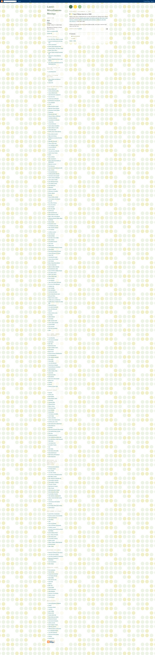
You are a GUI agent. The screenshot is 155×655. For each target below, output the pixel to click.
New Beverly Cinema (52, 486)
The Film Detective (52, 363)
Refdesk (50, 636)
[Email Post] (106, 29)
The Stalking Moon (52, 272)
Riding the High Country (53, 106)
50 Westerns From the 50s (54, 100)
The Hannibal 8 (51, 102)
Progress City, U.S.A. (53, 421)
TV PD (49, 104)
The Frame (50, 243)
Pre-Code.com (51, 166)
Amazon (50, 384)
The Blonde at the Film (53, 225)
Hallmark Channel (52, 626)
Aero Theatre (51, 470)
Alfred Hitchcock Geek (53, 214)
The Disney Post (52, 442)
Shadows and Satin (52, 114)
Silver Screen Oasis (52, 320)
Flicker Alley (51, 361)
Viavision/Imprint (51, 368)
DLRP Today (51, 415)
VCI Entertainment (52, 355)
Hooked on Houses (52, 618)
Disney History (51, 406)
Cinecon (50, 503)
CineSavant (50, 341)
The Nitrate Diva (51, 185)
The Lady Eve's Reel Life (53, 150)
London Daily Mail (52, 614)
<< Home (73, 38)
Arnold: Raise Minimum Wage (54, 46)
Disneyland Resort (52, 452)
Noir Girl (50, 200)
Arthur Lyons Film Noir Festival (55, 497)
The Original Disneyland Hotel (54, 437)
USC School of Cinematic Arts (54, 478)
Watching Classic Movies (53, 108)
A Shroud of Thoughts (53, 191)
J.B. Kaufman (51, 229)
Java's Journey (51, 149)
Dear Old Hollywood (52, 308)
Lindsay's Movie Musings (53, 266)
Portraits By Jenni (52, 223)
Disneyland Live (51, 425)
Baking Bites (51, 577)
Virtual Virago (51, 221)
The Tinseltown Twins (53, 145)
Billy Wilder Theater (52, 476)
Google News (51, 638)
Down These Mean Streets (54, 262)
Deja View (50, 433)
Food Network (51, 597)
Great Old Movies (52, 123)
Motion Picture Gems (52, 297)
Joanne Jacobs (51, 622)
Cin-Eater (50, 314)
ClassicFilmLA (51, 507)
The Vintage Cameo (52, 183)
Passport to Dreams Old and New (55, 429)
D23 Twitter (50, 448)
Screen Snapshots (52, 264)
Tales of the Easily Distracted (54, 282)
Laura (48, 21)
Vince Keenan (51, 206)
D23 (49, 446)
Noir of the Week (52, 204)
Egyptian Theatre (52, 468)
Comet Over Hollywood (53, 98)
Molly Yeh (50, 585)
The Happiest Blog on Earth (54, 431)
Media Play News (52, 345)
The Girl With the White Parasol (55, 270)
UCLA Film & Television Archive (55, 474)
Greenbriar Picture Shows (54, 110)
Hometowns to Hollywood (53, 119)
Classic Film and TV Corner (54, 253)
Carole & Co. (51, 210)
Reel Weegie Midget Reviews (54, 251)
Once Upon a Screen (53, 133)
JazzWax (50, 609)
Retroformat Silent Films (53, 491)
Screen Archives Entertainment (55, 353)
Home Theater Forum (53, 347)
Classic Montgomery (52, 92)
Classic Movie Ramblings (53, 125)
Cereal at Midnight (52, 147)
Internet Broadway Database (54, 603)
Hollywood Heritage (52, 517)
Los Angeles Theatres (53, 493)
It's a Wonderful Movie (53, 630)
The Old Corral (51, 233)
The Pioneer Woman (52, 575)
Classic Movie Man (52, 143)
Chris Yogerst (51, 239)
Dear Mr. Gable (51, 208)
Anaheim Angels (51, 544)
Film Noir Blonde (51, 290)
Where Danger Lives (52, 312)
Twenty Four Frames (52, 152)
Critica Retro (51, 249)
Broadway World (52, 607)
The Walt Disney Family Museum (55, 439)
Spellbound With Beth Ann (53, 173)
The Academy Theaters (53, 482)
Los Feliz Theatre (52, 472)
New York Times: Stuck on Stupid (55, 39)
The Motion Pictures (52, 241)
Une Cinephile (51, 288)
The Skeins (50, 318)
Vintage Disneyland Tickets (54, 419)
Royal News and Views (53, 616)
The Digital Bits (51, 337)
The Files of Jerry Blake (53, 237)
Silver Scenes (51, 169)
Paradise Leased (52, 527)
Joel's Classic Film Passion (54, 198)
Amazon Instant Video (53, 386)
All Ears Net (50, 394)
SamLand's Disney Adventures (55, 423)
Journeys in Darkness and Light (55, 167)
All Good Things (51, 295)
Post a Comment (76, 36)
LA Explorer (50, 519)
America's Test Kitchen (53, 593)
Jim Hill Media (51, 410)
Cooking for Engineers (53, 573)
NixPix (49, 154)
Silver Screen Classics (53, 227)
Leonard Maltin (51, 324)
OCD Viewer (51, 260)
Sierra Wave (51, 563)
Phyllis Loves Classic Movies (54, 131)
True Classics (51, 280)
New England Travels (53, 624)
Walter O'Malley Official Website (55, 542)
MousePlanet (51, 396)
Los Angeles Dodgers (53, 538)
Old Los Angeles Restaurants (54, 525)
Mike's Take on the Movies (54, 216)
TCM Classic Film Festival (54, 501)
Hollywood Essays (52, 305)
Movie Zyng (50, 380)
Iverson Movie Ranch (53, 532)
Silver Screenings (52, 158)
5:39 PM (80, 28)
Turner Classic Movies (53, 322)
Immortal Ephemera (52, 171)
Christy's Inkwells (52, 189)
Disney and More (52, 417)
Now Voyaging (51, 278)
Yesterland (50, 400)
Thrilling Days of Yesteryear (54, 299)
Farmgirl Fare (51, 571)
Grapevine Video (52, 374)
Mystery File (51, 613)
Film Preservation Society (53, 378)
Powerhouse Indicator (53, 365)
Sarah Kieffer (51, 587)
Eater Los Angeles (52, 523)
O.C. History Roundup (53, 534)
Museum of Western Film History (55, 552)
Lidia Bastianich (51, 591)
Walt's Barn (50, 441)
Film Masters (51, 376)
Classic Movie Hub (52, 88)
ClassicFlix (50, 82)
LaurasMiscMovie (52, 71)
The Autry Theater (52, 484)
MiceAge (50, 392)
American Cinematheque (53, 466)
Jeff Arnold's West (52, 129)
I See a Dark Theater (52, 179)
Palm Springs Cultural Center (54, 495)
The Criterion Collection (53, 357)
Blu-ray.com (51, 351)
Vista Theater (51, 488)
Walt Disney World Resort (54, 454)
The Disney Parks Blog (53, 450)
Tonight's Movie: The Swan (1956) (55, 48)
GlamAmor (50, 187)
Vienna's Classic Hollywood (54, 116)
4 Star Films (51, 121)
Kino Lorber (50, 359)
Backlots (50, 195)
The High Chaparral (52, 632)
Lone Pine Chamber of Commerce (55, 556)
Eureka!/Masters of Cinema (54, 366)
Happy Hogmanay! (52, 44)
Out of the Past (51, 96)
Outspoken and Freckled (53, 175)
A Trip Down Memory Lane (54, 293)
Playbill (49, 605)
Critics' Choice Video (52, 370)
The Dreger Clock (52, 536)
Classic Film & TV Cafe (53, 127)
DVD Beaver (51, 349)
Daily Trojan (51, 546)
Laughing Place (51, 402)
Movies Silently (51, 193)
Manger (50, 583)
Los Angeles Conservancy (54, 513)
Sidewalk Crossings (52, 141)
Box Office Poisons (52, 202)
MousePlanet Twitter (52, 398)
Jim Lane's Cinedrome (53, 307)
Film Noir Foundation (52, 328)
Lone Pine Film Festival (53, 554)
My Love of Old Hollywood (54, 284)
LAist (49, 521)
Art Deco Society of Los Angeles (55, 515)
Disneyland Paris (52, 456)
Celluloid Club (51, 286)
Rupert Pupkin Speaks (53, 196)
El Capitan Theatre (52, 444)
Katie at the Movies (52, 135)
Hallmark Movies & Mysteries (54, 628)
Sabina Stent (51, 245)
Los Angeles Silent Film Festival (55, 505)
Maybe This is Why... (52, 50)
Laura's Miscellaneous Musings (54, 10)
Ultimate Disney (51, 404)
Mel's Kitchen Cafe (52, 579)
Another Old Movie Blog (53, 90)
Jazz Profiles (51, 611)
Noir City (50, 499)
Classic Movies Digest (53, 259)
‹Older (74, 40)
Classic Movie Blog (52, 276)
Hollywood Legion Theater (54, 490)
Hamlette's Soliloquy (52, 117)
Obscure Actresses (52, 212)
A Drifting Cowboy (52, 231)
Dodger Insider (51, 540)
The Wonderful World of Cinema (55, 247)
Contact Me (49, 33)
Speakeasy (50, 112)
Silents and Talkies (52, 274)
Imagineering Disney (52, 435)
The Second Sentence (53, 620)
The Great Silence (52, 561)
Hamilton (50, 382)
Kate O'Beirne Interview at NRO (82, 14)
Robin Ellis (50, 581)
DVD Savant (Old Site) (53, 339)
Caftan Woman (51, 316)
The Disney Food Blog (53, 413)
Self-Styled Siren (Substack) (54, 94)
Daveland (50, 427)
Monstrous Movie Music (53, 634)
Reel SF (50, 310)
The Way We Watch (52, 291)
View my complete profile (52, 31)
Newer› (71, 40)
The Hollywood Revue (53, 181)
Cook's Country (51, 595)
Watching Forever (52, 164)
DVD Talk (50, 343)
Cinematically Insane (52, 257)
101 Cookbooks (51, 569)
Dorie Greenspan (52, 589)
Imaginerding (51, 412)
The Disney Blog (52, 408)
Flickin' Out (50, 255)
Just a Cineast (51, 156)
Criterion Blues (51, 235)
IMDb (49, 330)
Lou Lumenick (51, 326)
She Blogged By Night (53, 268)
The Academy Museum (53, 480)
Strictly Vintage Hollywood (54, 177)
